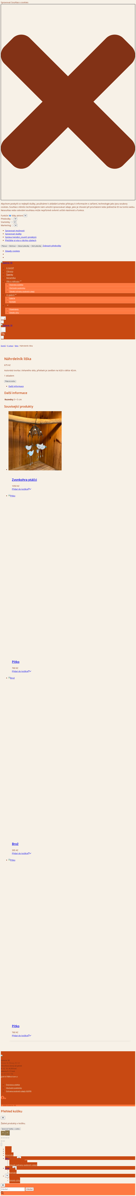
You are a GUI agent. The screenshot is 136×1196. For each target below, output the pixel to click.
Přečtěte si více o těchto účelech (20, 240)
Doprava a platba (16, 285)
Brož (15, 844)
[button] (68, 102)
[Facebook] (2, 1097)
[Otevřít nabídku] (3, 329)
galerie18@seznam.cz (9, 1076)
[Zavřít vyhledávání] (3, 1185)
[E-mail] (5, 1097)
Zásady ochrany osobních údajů (22, 291)
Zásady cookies (12, 251)
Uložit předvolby (36, 246)
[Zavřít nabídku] (1, 1144)
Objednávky (14, 309)
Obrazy (9, 271)
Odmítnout (12, 246)
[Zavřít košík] (3, 1117)
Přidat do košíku (10, 381)
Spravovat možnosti (15, 230)
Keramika (11, 277)
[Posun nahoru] (3, 1133)
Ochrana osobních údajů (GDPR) (18, 1091)
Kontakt (12, 302)
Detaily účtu (14, 312)
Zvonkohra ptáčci (24, 480)
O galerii (8, 1168)
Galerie (12, 298)
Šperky (9, 274)
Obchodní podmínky (17, 288)
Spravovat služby (13, 233)
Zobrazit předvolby (23, 246)
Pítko (15, 662)
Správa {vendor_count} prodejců (20, 237)
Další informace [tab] (16, 386)
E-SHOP (10, 268)
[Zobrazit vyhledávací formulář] (2, 321)
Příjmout (4, 246)
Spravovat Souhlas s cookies (11, 1129)
